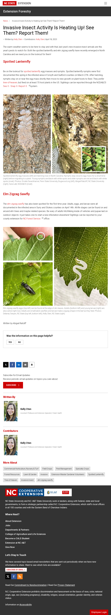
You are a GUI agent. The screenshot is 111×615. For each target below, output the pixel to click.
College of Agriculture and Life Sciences (25, 534)
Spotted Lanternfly (96, 474)
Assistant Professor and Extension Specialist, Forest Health (41, 413)
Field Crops (47, 469)
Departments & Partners (17, 529)
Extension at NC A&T (15, 543)
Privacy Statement (66, 585)
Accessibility (25, 604)
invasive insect (27, 480)
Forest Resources (12, 474)
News (5, 21)
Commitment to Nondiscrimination (30, 585)
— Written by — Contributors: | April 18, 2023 (30, 39)
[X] (8, 576)
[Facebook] (14, 576)
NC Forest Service (31, 218)
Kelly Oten (18, 39)
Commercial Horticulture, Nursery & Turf (21, 469)
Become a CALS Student (17, 538)
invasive (44, 474)
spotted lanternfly (32, 71)
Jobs (7, 525)
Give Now (10, 547)
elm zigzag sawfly (15, 204)
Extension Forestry (17, 11)
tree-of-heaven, (10, 82)
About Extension (13, 521)
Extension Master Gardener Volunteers (68, 474)
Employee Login (99, 612)
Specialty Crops (82, 469)
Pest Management (64, 469)
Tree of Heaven (10, 480)
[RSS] (20, 576)
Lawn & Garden (30, 474)
